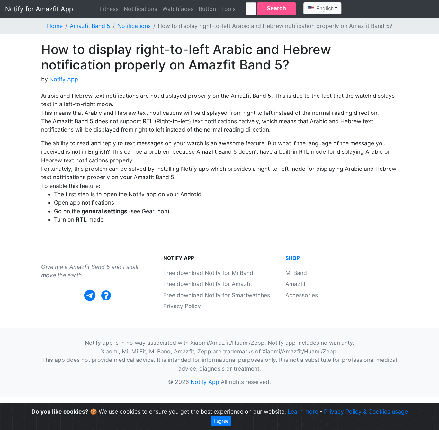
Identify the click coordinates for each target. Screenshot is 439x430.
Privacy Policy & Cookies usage (366, 411)
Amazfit (295, 283)
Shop (292, 258)
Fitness (109, 8)
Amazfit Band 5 (90, 26)
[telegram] (89, 295)
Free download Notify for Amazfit (207, 283)
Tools (228, 8)
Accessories (301, 295)
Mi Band (296, 273)
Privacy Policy (182, 306)
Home (55, 26)
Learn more (303, 411)
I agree (221, 421)
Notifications (140, 8)
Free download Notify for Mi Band (208, 273)
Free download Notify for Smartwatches (216, 295)
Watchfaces (177, 8)
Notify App (63, 79)
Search (276, 8)
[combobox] (322, 8)
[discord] (106, 295)
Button (207, 8)
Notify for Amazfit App (39, 9)
